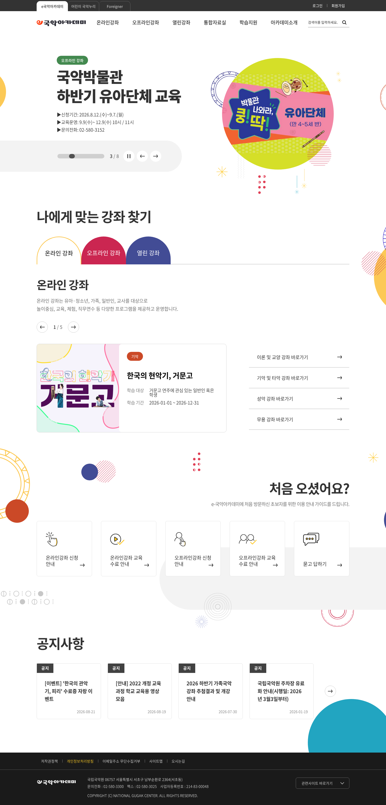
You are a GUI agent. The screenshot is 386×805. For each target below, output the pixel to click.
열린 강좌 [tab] (148, 253)
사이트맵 (156, 761)
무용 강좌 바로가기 (275, 419)
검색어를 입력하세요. (323, 22)
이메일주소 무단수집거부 (121, 761)
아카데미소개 (284, 22)
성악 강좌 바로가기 (275, 398)
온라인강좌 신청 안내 (62, 561)
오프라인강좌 (145, 22)
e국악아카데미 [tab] (52, 6)
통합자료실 (215, 22)
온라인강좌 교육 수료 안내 (126, 561)
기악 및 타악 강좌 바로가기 (282, 377)
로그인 (318, 5)
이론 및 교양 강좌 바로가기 (282, 357)
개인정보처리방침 (80, 761)
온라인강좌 (107, 22)
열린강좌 (181, 22)
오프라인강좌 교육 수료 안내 (257, 561)
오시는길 (178, 761)
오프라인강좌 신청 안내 (192, 561)
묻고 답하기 (315, 563)
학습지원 (248, 22)
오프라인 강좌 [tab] (103, 253)
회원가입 (338, 5)
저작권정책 (49, 761)
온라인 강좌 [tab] (59, 253)
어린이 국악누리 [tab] (83, 6)
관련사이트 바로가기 (317, 783)
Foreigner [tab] (115, 6)
